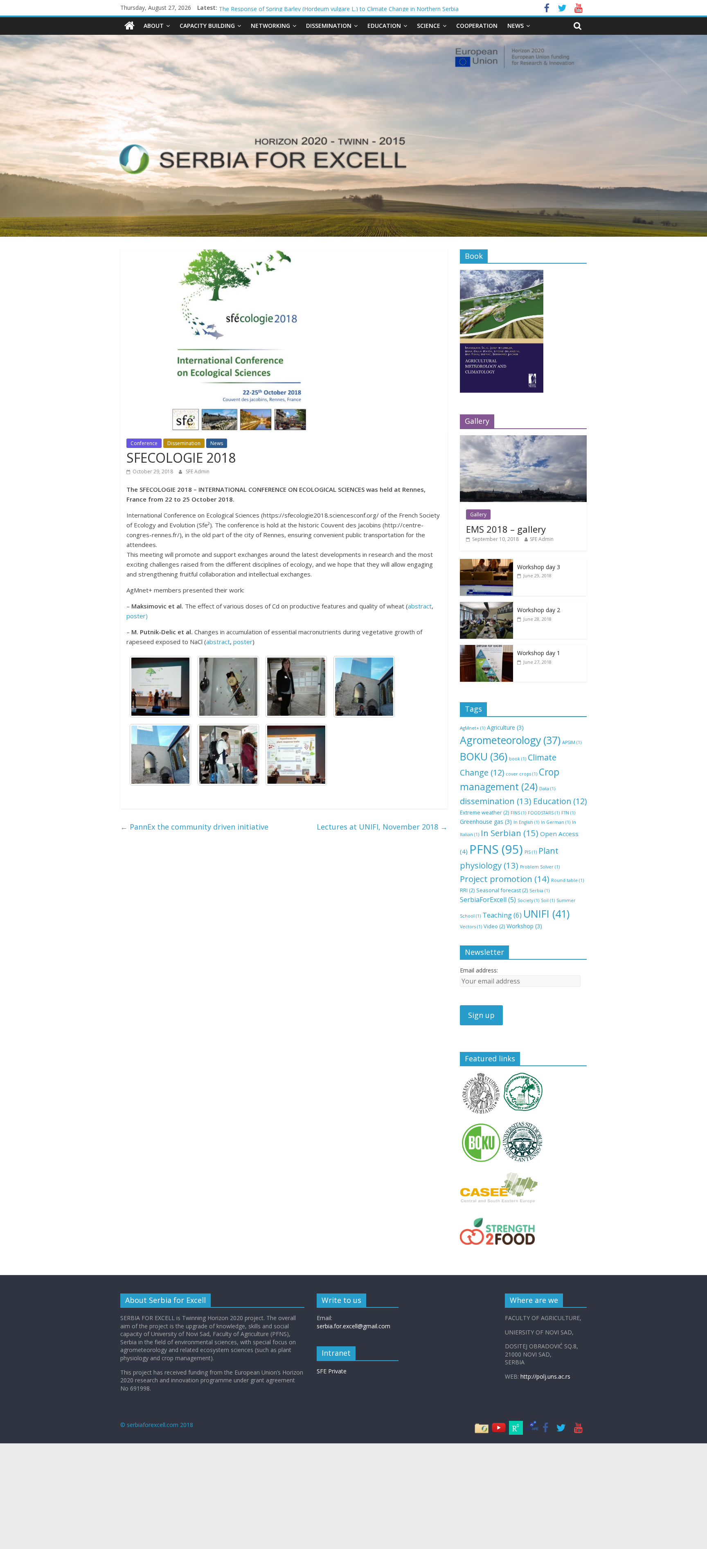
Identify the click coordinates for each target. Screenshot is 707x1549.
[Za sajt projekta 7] (228, 686)
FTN (568, 813)
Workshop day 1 (538, 653)
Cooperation (477, 25)
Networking (270, 25)
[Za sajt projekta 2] (296, 754)
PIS (531, 852)
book (517, 759)
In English (526, 822)
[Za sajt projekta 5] (364, 686)
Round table (567, 880)
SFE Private (332, 1371)
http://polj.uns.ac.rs (545, 1376)
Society (528, 900)
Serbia (539, 890)
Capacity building (207, 25)
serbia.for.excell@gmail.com (353, 1326)
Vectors (471, 926)
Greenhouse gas (486, 821)
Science (428, 25)
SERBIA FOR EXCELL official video (263, 7)
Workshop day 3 (538, 567)
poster (242, 642)
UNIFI (546, 913)
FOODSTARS (544, 813)
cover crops (521, 774)
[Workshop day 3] (486, 563)
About (154, 25)
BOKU (483, 756)
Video (494, 926)
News (515, 25)
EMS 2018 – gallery (506, 529)
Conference (144, 443)
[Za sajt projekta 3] (228, 754)
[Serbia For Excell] (129, 25)
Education (384, 25)
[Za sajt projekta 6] (296, 686)
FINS (518, 813)
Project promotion (504, 878)
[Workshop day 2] (486, 606)
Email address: (479, 970)
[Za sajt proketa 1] (160, 686)
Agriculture (505, 727)
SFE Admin (197, 471)
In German (555, 822)
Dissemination (328, 25)
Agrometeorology (510, 740)
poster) (137, 616)
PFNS (496, 849)
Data (547, 788)
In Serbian (509, 833)
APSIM (571, 742)
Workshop (524, 926)
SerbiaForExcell (488, 899)
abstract (420, 606)
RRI (467, 890)
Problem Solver (540, 867)
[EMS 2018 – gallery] (523, 439)
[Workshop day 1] (486, 649)
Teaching (502, 915)
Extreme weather (484, 812)
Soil (548, 900)
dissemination (495, 801)
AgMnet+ (472, 728)
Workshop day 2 (538, 610)
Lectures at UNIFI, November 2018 (382, 827)
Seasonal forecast (502, 890)
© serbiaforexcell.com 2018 (156, 1425)
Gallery (478, 514)
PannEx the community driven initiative (194, 827)
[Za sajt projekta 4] (160, 754)
